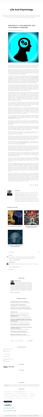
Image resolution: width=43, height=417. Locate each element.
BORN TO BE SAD (14, 312)
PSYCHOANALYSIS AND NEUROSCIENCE (15, 226)
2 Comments (20, 30)
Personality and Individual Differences (20, 391)
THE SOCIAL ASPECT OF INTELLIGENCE (18, 304)
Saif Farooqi (11, 262)
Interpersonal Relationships (21, 393)
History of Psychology (8, 396)
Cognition (31, 393)
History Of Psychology (7, 354)
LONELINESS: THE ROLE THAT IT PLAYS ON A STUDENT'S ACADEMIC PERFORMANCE (21, 328)
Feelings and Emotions (8, 393)
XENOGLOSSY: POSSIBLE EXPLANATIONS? (19, 331)
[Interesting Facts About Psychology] (4, 360)
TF (9, 255)
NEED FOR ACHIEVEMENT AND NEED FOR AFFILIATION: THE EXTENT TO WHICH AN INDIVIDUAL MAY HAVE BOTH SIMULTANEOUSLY (21, 320)
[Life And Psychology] (4, 350)
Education (17, 396)
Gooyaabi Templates (35, 415)
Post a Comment (11, 269)
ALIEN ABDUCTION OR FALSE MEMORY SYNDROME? (20, 308)
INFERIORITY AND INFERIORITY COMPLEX (18, 334)
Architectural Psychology (8, 398)
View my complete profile (15, 292)
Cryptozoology (19, 398)
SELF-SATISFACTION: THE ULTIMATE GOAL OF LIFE (20, 324)
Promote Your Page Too (7, 351)
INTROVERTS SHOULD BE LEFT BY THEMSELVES (19, 301)
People (31, 396)
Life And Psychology (21, 9)
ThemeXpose (24, 415)
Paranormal (24, 396)
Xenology (26, 398)
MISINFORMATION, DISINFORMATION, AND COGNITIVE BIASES (15, 246)
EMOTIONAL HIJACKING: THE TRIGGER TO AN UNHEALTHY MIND (19, 316)
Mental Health (7, 391)
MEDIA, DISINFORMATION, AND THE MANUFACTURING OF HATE (31, 227)
